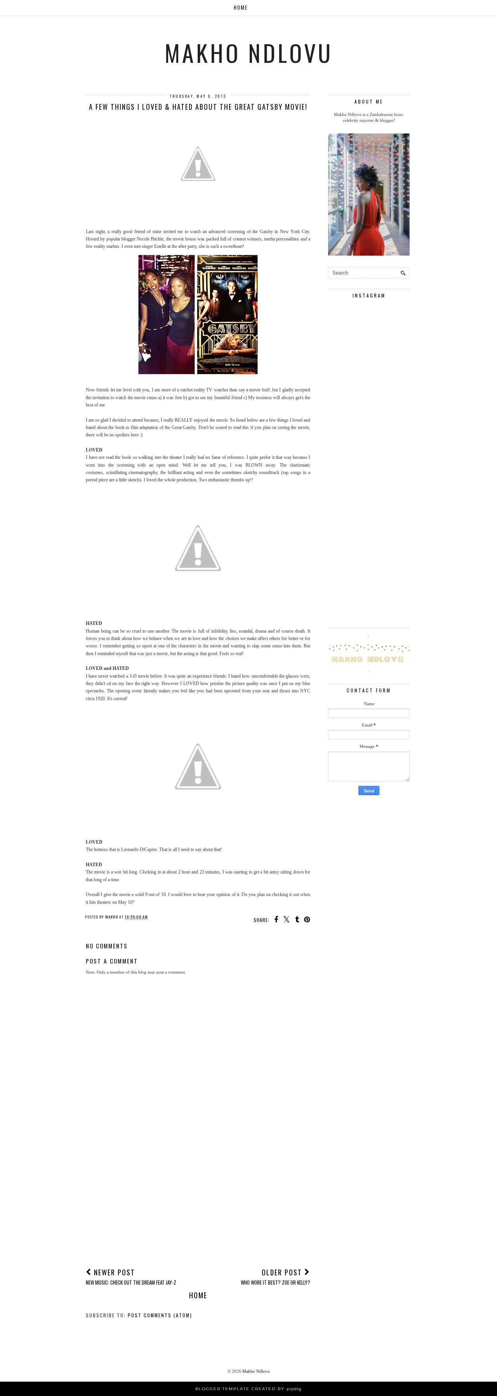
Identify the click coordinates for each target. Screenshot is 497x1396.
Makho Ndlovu (249, 52)
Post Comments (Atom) (160, 1315)
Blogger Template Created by (248, 1388)
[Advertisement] (198, 1203)
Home (241, 7)
